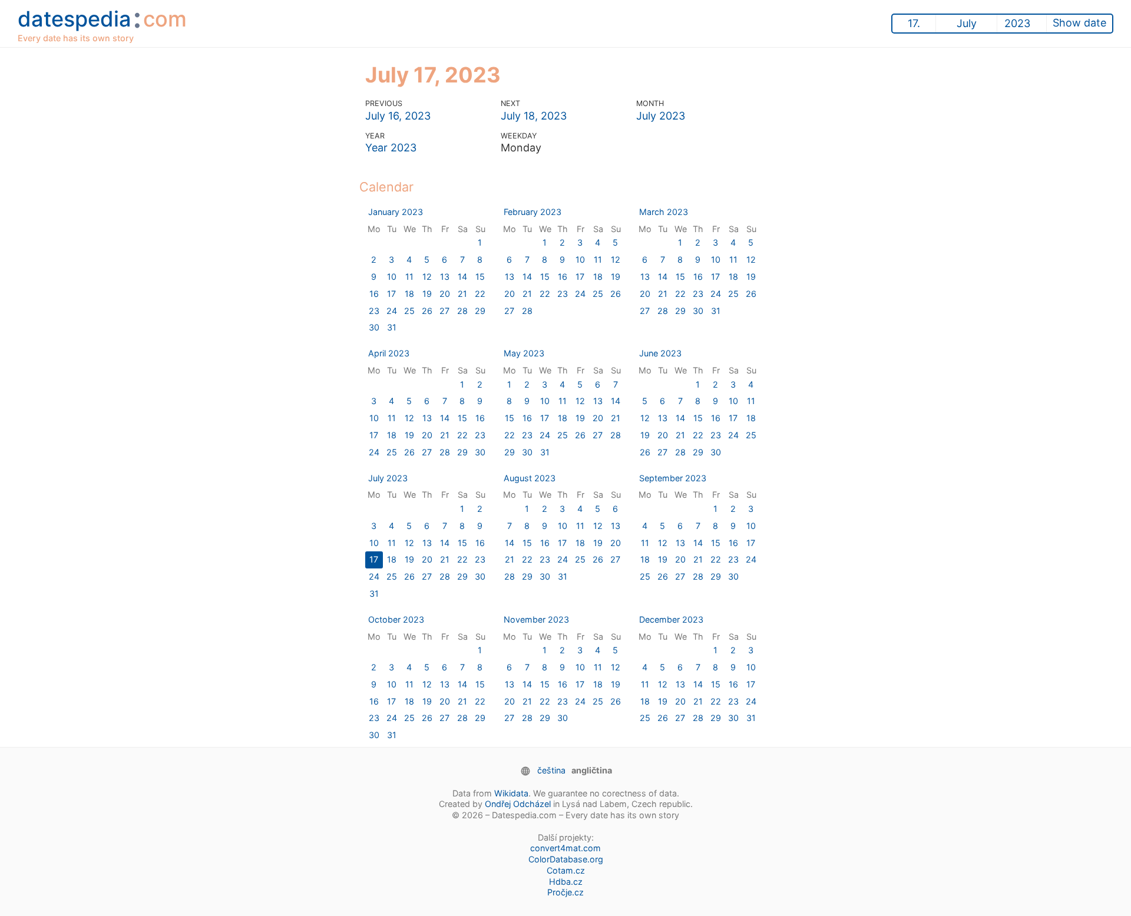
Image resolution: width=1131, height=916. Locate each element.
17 (391, 294)
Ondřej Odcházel (518, 804)
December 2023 (671, 619)
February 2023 (532, 212)
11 (409, 277)
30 (374, 327)
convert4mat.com (565, 848)
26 (427, 311)
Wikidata (511, 793)
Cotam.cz (566, 870)
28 (462, 311)
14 (462, 277)
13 (444, 277)
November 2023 (536, 619)
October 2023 (396, 619)
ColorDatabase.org (565, 859)
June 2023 (660, 353)
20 (444, 294)
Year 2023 (390, 147)
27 (444, 311)
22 (480, 294)
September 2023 (672, 478)
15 (480, 277)
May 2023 (524, 353)
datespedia (102, 23)
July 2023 (660, 116)
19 (427, 294)
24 (391, 311)
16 (374, 294)
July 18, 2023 (534, 116)
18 (409, 294)
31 (391, 327)
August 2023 (529, 478)
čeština (551, 770)
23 (374, 311)
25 (409, 311)
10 (391, 277)
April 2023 (388, 353)
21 (462, 294)
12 (427, 277)
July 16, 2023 (398, 116)
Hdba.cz (566, 882)
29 (480, 311)
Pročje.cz (565, 892)
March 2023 (663, 212)
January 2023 (395, 212)
